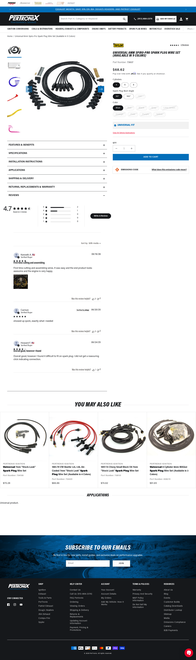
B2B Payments (171, 630)
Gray (154, 108)
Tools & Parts (45, 598)
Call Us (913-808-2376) (81, 594)
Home (9, 36)
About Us (168, 590)
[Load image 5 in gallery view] (14, 113)
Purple (145, 114)
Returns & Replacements (76, 615)
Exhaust (42, 594)
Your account (107, 590)
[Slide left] (29, 89)
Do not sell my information (140, 606)
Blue (118, 108)
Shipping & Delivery (79, 610)
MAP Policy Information (138, 599)
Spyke (41, 622)
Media (167, 618)
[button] (18, 29)
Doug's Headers (46, 610)
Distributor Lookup (173, 610)
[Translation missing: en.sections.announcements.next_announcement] (186, 9)
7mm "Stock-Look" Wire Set (19, 469)
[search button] (124, 19)
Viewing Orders (77, 606)
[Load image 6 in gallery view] (14, 129)
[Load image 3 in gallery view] (14, 82)
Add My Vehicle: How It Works (112, 603)
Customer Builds (172, 602)
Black (141, 108)
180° (129, 96)
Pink (133, 114)
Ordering (74, 602)
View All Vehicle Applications (124, 133)
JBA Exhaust (44, 614)
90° (117, 96)
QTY (114, 143)
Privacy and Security (143, 594)
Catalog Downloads (173, 606)
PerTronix (42, 602)
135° (140, 96)
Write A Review (101, 216)
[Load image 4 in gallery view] (14, 98)
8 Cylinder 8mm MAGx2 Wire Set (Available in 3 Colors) (169, 471)
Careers (167, 626)
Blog (166, 594)
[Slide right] (101, 89)
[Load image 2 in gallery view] (14, 66)
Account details (108, 594)
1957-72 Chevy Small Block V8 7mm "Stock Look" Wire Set (120, 469)
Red (129, 108)
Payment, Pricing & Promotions (79, 629)
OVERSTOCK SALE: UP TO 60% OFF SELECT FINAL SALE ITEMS (98, 9)
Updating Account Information (78, 622)
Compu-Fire (44, 618)
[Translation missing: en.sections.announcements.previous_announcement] (10, 9)
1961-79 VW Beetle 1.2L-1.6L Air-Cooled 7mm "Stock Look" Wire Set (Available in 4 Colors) (71, 471)
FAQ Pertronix (76, 598)
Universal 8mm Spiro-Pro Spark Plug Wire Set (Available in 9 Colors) (45, 36)
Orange (119, 114)
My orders (106, 598)
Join (121, 563)
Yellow (159, 114)
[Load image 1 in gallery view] (14, 50)
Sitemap (167, 614)
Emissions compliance (175, 622)
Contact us (75, 590)
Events (167, 598)
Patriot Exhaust (45, 606)
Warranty (137, 590)
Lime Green (169, 108)
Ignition (42, 590)
